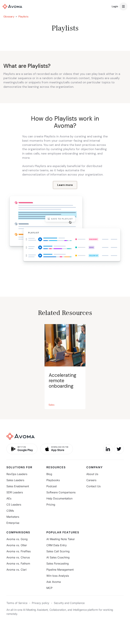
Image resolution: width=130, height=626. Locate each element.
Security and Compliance (69, 603)
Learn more (65, 185)
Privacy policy (40, 603)
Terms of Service (16, 603)
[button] (123, 6)
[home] (12, 6)
